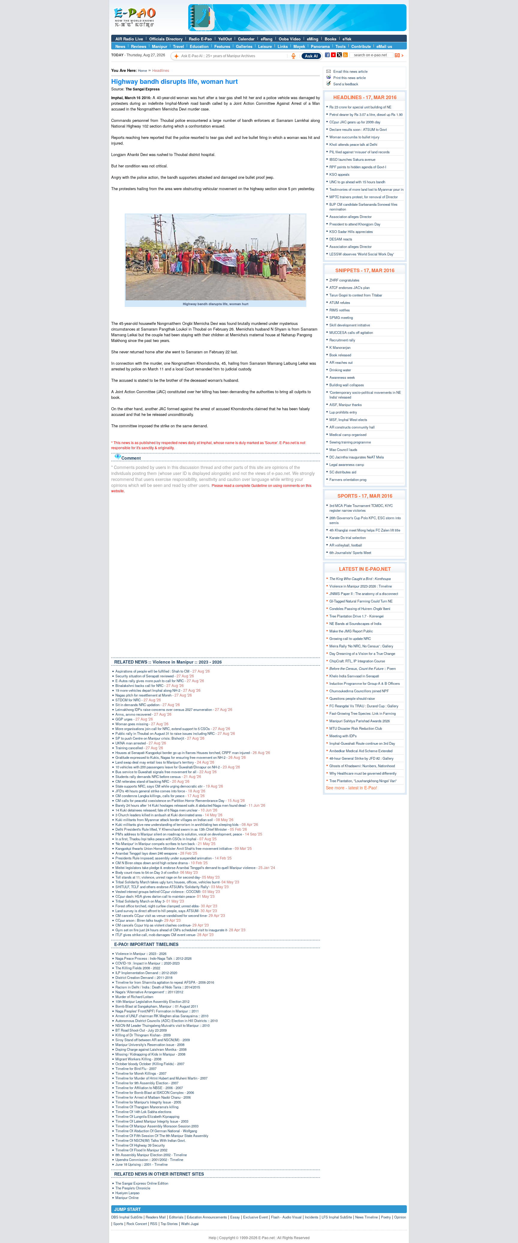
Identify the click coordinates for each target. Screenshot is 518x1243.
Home (142, 70)
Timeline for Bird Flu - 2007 (135, 1068)
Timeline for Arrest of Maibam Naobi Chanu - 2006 (153, 1097)
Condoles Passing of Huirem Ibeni (359, 608)
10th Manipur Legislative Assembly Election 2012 (152, 1001)
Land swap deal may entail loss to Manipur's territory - (164, 762)
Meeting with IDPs (343, 735)
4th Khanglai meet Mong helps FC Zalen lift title (364, 530)
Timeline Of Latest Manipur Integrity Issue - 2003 (151, 1121)
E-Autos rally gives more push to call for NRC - (159, 680)
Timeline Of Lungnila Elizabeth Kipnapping (147, 1116)
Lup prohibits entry (343, 412)
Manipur (159, 46)
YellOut (225, 39)
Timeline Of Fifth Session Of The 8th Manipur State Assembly (161, 1135)
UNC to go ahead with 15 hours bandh (357, 181)
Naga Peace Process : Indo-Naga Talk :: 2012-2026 (153, 958)
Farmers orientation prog (347, 479)
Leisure (265, 46)
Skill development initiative (349, 325)
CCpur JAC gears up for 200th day (354, 121)
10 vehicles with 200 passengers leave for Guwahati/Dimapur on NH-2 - (177, 766)
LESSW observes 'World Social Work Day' (361, 254)
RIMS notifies (339, 310)
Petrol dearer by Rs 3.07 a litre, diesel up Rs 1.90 (366, 114)
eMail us (384, 46)
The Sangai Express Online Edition (141, 1183)
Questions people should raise (352, 698)
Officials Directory (166, 39)
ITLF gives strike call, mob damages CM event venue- (164, 934)
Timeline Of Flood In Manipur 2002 (141, 1149)
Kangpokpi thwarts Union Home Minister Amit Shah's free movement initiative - (183, 848)
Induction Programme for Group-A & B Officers (364, 683)
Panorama (320, 46)
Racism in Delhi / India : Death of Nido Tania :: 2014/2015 (157, 987)
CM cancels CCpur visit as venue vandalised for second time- (170, 915)
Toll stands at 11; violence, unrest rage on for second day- (167, 877)
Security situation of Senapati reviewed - (154, 675)
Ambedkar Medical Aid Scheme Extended (360, 750)
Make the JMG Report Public (351, 631)
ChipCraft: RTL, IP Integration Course (357, 660)
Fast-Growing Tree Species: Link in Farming (362, 713)
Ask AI (311, 56)
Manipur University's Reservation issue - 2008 (149, 1044)
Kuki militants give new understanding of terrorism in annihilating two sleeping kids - (186, 824)
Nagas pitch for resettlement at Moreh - (153, 695)
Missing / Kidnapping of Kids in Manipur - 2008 (150, 1054)
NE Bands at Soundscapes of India (355, 623)
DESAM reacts (340, 239)
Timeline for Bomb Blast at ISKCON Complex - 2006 (154, 1092)
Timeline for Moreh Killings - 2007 (140, 1073)
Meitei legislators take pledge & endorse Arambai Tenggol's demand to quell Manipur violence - (195, 867)
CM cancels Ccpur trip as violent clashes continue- (162, 925)
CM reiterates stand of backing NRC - (152, 781)
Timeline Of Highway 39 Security (140, 1145)
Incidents (311, 1217)
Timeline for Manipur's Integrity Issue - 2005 (148, 1102)
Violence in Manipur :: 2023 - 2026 (140, 953)
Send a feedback (345, 83)
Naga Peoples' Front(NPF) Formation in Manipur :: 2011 (157, 1011)
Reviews (138, 46)
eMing (312, 39)
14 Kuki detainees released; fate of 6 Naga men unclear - (166, 810)
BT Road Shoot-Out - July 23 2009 (141, 1030)
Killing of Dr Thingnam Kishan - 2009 (143, 1034)
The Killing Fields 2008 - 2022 (137, 967)
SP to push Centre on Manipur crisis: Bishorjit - (159, 738)
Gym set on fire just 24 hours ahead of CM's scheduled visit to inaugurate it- (180, 929)
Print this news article (349, 77)
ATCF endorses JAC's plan (349, 287)
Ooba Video (290, 39)
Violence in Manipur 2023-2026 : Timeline (360, 586)
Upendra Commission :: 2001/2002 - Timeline (149, 1159)
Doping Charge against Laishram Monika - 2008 (150, 1049)
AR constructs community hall (352, 427)
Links (283, 46)
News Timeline (366, 1217)
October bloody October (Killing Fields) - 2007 (149, 1063)
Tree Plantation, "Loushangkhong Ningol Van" (363, 780)
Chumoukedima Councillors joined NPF (359, 690)
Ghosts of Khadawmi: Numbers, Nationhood (362, 765)
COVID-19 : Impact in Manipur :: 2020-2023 (147, 963)
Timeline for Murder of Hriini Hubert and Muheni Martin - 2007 (161, 1078)
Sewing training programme (350, 442)
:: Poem (362, 668)
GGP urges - (134, 719)
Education (199, 46)
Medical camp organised (347, 434)
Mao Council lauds (343, 449)
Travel (178, 46)
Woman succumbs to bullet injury (354, 136)
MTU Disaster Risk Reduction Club (355, 728)
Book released (340, 354)
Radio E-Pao (200, 39)
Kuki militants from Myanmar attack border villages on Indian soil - (174, 819)
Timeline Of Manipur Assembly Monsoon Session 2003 (156, 1126)
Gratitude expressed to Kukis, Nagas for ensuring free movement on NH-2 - (180, 757)
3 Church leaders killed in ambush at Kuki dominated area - (168, 814)
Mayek (299, 46)
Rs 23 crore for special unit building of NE (360, 107)
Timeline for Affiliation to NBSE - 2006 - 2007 (149, 1087)
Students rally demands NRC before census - (158, 776)
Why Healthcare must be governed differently (363, 773)
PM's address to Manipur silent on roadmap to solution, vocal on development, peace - (188, 834)
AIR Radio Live (129, 39)
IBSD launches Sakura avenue (352, 159)
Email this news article (350, 71)
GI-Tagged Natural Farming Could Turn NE (361, 601)
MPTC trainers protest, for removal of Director (363, 196)
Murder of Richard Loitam (134, 996)
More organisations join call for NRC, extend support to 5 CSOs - (172, 728)
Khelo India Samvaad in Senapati (354, 675)
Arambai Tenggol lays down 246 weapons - (156, 853)
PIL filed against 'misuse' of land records (359, 151)
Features (222, 46)
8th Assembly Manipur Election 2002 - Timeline (151, 1154)
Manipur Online (126, 1197)
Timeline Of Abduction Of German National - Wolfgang (156, 1130)
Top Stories (169, 1223)
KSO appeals (339, 174)
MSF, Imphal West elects (348, 419)
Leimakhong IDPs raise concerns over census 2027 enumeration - (173, 709)
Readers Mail (156, 1217)
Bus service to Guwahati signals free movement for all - (166, 771)
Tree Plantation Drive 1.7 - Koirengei (356, 616)
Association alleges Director (350, 216)
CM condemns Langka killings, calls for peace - (160, 795)
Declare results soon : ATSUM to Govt (358, 129)
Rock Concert (137, 1223)
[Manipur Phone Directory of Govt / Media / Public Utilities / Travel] (297, 29)
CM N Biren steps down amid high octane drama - (161, 862)
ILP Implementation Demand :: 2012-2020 (146, 972)
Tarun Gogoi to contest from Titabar (355, 295)
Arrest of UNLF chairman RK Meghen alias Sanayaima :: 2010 (161, 1015)
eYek (347, 39)
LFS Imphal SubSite (337, 1217)
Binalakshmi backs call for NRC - (149, 685)
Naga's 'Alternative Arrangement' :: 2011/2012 (149, 991)
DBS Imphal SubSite (126, 1217)
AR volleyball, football (345, 545)
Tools (340, 46)
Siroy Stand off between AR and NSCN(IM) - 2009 (152, 1039)
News (120, 46)
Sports (118, 1223)
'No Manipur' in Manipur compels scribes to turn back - (165, 843)
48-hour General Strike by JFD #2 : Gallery (361, 758)
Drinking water (340, 369)
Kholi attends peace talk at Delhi (353, 144)
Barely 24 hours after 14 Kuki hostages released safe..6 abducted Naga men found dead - (190, 805)
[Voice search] (293, 56)
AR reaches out (341, 362)
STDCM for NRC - (138, 699)
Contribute (361, 46)
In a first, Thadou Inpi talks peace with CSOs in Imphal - (166, 838)
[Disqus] (215, 574)
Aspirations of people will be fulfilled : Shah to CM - (162, 671)
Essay (235, 1217)
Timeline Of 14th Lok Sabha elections (143, 1111)
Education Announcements (207, 1217)
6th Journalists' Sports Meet (350, 552)
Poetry (386, 1217)
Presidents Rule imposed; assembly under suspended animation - (173, 858)
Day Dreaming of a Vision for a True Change (362, 653)
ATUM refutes (339, 302)
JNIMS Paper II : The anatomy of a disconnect (363, 593)
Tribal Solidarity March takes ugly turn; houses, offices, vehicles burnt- (177, 881)
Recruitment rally (342, 339)
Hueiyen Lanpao (127, 1192)
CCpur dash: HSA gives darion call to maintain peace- (165, 896)
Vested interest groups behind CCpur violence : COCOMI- (167, 891)
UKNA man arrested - (140, 743)
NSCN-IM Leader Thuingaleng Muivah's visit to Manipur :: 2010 (162, 1025)
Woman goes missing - (141, 723)
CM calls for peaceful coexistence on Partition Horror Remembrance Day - (180, 800)
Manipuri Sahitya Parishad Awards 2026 (359, 720)
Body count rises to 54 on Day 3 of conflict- (156, 872)
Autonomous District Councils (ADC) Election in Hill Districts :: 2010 (166, 1020)
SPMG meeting (341, 317)
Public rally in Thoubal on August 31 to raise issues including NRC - (175, 733)
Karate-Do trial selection (347, 537)
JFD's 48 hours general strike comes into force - (160, 790)
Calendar (246, 39)
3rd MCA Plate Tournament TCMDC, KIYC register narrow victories (361, 508)
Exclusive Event (255, 1217)
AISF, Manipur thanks (345, 404)
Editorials (176, 1217)
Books (330, 39)
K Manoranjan (339, 347)
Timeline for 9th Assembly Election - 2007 (146, 1082)
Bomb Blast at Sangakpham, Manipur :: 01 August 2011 (156, 1006)
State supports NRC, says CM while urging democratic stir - (169, 786)
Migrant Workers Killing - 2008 (138, 1058)
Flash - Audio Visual (286, 1217)
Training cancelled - (139, 747)
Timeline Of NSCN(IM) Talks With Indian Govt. (150, 1140)
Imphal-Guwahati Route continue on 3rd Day (362, 743)
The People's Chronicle (132, 1188)
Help (212, 1237)
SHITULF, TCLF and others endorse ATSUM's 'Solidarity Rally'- (172, 886)
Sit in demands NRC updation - (147, 704)
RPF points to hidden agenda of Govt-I (357, 166)
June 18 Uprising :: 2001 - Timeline (141, 1164)
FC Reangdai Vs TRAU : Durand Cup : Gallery (363, 705)
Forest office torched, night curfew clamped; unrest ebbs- (166, 905)
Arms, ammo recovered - (143, 714)
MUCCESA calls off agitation (351, 332)
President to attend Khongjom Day (354, 224)
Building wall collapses (346, 384)
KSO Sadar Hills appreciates (351, 231)
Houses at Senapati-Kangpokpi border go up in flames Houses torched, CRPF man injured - (192, 752)
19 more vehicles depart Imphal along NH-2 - (158, 690)
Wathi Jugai (190, 1223)
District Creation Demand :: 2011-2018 (143, 977)
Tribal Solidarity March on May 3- (149, 901)
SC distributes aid (342, 472)
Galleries (244, 46)
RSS (153, 1223)
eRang (266, 39)
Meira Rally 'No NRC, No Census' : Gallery (361, 646)
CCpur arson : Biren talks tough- (148, 920)
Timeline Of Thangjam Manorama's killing (146, 1106)
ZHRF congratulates (344, 280)
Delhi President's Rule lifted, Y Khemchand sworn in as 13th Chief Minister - (181, 829)
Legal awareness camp (346, 464)
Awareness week (342, 377)
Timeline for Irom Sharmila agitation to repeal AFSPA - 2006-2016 (164, 982)
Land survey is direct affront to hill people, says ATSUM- (166, 910)
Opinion (400, 1217)
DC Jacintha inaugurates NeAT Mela (356, 457)
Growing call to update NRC (350, 638)
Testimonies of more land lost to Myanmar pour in (366, 189)
